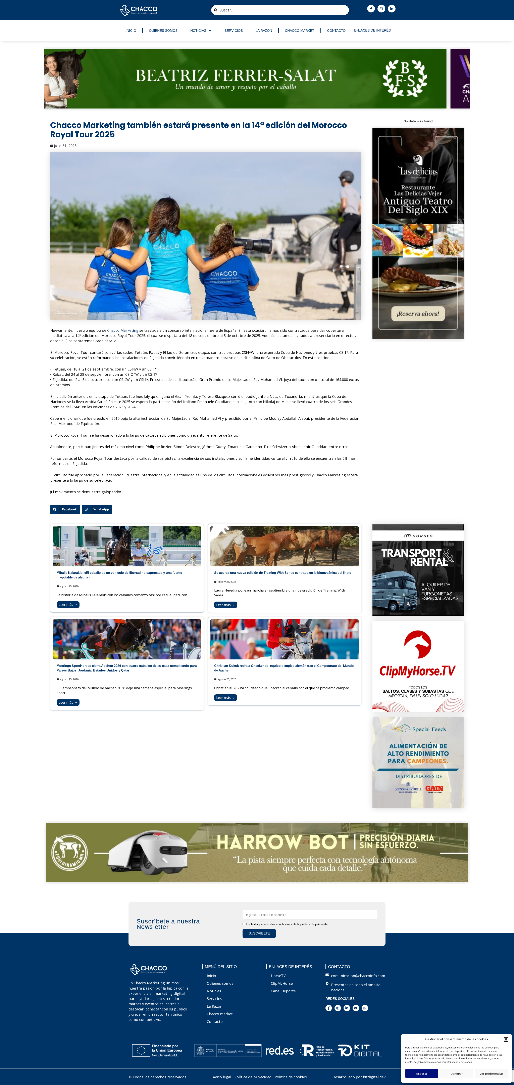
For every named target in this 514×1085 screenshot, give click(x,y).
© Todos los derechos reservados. (157, 1077)
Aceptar (421, 1074)
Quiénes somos (163, 31)
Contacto (336, 31)
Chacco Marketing (122, 330)
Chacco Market (299, 31)
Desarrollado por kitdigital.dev (359, 1077)
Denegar (457, 1074)
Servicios (233, 31)
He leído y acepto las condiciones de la (288, 924)
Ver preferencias (491, 1074)
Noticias (198, 31)
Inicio (131, 31)
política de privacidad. (315, 924)
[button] (506, 1039)
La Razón (264, 31)
